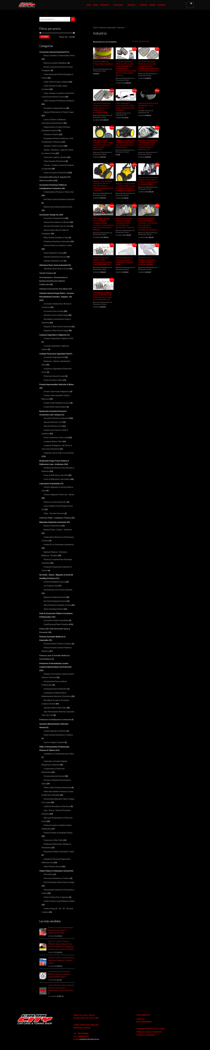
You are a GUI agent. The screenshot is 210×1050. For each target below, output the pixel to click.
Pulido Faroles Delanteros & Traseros (58, 735)
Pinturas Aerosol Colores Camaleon (58, 644)
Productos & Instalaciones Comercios (55, 720)
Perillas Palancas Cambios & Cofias (58, 245)
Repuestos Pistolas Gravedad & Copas (59, 852)
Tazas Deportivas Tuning (53, 253)
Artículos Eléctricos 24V (53, 426)
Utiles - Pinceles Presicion (54, 513)
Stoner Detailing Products (54, 609)
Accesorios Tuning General (54, 218)
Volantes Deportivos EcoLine (55, 257)
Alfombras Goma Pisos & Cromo (56, 269)
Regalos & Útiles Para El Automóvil (57, 327)
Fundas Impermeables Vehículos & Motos (56, 384)
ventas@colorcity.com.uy (89, 1039)
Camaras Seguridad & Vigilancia (52, 335)
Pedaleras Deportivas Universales (57, 241)
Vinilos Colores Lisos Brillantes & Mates (59, 901)
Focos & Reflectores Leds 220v (56, 475)
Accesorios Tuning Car (49, 215)
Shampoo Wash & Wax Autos (55, 708)
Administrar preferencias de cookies (150, 1029)
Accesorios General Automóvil (52, 52)
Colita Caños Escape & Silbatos (56, 82)
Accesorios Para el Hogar (54, 311)
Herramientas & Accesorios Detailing (58, 590)
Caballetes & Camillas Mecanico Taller (59, 754)
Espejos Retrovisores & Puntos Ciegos (59, 112)
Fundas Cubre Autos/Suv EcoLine (57, 403)
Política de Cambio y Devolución (149, 1032)
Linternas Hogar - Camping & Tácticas (55, 518)
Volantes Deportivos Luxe (54, 261)
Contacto (161, 5)
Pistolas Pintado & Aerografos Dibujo (58, 833)
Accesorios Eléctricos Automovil (56, 418)
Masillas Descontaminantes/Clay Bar (58, 207)
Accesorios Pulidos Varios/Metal (56, 620)
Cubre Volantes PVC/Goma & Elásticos (59, 101)
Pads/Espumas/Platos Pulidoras (56, 624)
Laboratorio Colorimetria (49, 484)
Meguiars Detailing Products (55, 597)
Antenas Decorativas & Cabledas (56, 222)
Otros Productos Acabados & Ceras (57, 605)
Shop (95, 5)
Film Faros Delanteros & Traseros (57, 878)
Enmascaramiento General (54, 776)
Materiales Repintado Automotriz (52, 522)
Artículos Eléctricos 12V (53, 422)
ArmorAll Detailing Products (54, 582)
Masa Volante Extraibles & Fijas (56, 237)
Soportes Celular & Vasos (54, 146)
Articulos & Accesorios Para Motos (53, 289)
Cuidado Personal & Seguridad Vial (54, 354)
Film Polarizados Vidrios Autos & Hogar (59, 882)
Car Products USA (51, 586)
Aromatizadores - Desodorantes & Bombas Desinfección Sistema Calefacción (53, 281)
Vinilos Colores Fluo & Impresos (56, 897)
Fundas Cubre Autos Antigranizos (57, 391)
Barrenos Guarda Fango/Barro (55, 63)
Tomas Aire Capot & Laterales (55, 157)
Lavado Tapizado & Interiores (55, 731)
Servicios (131, 5)
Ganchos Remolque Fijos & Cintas (57, 226)
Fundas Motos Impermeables (55, 407)
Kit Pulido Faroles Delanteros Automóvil (59, 199)
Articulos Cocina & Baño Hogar (56, 315)
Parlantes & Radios (51, 134)
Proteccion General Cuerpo (54, 376)
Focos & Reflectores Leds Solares (57, 479)
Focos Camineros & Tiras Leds (56, 437)
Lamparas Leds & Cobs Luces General (59, 453)
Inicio (89, 5)
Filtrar (44, 37)
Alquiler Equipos (46, 273)
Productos (104, 5)
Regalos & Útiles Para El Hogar (56, 330)
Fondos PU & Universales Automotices (59, 545)
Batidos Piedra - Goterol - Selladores (58, 530)
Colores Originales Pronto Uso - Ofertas (59, 495)
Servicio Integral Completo (54, 742)
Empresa (143, 5)
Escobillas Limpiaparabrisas (55, 108)
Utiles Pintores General (53, 866)
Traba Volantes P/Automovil (54, 161)
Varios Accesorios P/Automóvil (55, 173)
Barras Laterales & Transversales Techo (59, 55)
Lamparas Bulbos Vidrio (53, 441)
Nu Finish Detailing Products (55, 601)
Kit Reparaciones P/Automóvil (55, 689)
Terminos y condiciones (145, 1035)
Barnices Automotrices (52, 526)
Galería (152, 5)
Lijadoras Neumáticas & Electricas (57, 806)
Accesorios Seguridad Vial (54, 357)
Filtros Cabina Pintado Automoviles (57, 787)
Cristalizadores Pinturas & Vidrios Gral (59, 192)
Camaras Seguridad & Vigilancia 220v (58, 338)
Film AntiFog (48, 874)
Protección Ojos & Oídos (53, 380)
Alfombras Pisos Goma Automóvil (53, 265)
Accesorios (118, 5)
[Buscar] (73, 19)
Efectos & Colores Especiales (55, 502)
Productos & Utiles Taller (53, 840)
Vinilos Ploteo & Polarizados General (54, 871)
